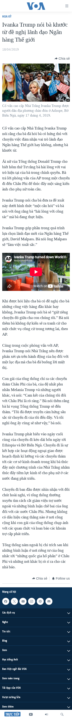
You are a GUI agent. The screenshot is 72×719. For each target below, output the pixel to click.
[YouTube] (31, 714)
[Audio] (46, 714)
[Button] (62, 58)
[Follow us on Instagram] (31, 601)
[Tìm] (62, 714)
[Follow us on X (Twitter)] (14, 601)
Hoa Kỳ (6, 16)
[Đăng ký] (48, 601)
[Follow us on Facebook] (5, 601)
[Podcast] (40, 601)
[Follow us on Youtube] (22, 601)
